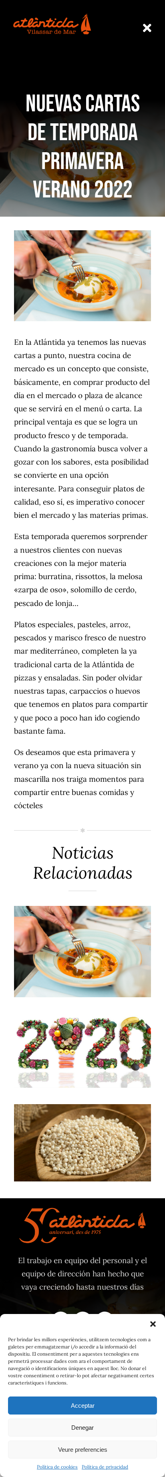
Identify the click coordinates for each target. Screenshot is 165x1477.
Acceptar (83, 1405)
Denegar (82, 1427)
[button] (153, 1324)
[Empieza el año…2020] (82, 1050)
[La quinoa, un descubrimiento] (82, 1142)
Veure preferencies (82, 1449)
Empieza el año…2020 (82, 1037)
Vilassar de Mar (82, 974)
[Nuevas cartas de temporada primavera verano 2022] (82, 951)
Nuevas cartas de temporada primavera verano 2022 (82, 931)
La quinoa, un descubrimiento (82, 1122)
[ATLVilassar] (52, 15)
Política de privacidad (105, 1467)
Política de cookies (57, 1467)
